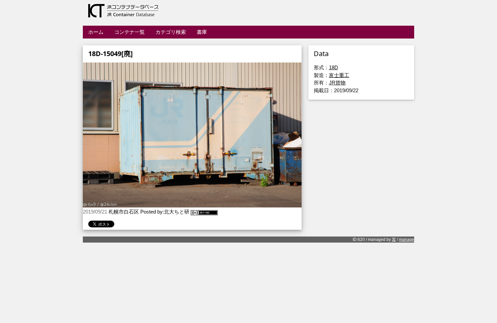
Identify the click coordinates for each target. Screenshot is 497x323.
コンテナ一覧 (129, 32)
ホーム (95, 32)
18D (333, 67)
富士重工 (339, 75)
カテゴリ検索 (171, 32)
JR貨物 (337, 82)
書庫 (202, 32)
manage (406, 239)
